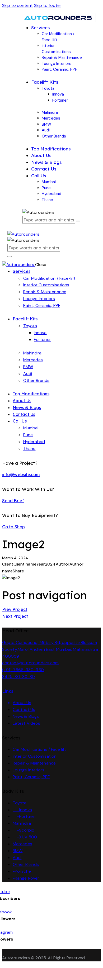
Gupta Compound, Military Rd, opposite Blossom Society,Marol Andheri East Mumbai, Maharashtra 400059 (50, 649)
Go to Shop (13, 526)
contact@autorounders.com (30, 663)
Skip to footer (47, 5)
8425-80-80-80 (18, 676)
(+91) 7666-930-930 (23, 669)
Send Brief (13, 500)
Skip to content (17, 5)
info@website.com (21, 474)
